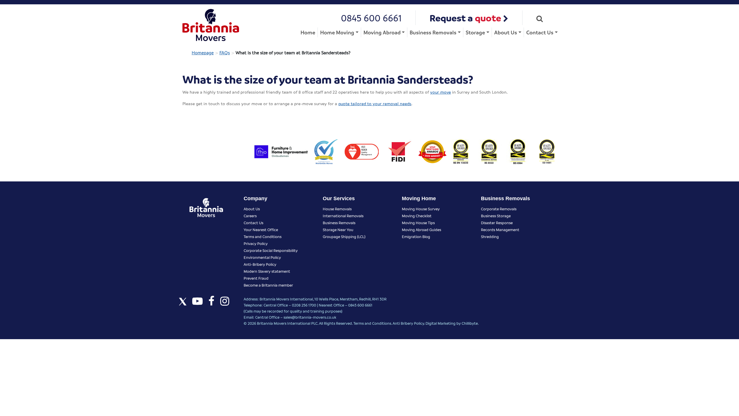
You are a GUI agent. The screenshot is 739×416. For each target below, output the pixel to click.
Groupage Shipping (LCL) (344, 236)
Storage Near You (338, 229)
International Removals (343, 215)
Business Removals (433, 32)
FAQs (224, 52)
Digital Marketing (441, 323)
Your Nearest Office (261, 229)
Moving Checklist (417, 215)
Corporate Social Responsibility (271, 250)
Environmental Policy (262, 257)
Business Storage (496, 215)
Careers (250, 215)
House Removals (337, 208)
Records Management (500, 229)
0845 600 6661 (371, 18)
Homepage (203, 52)
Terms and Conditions (262, 236)
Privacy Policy (256, 243)
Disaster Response (497, 222)
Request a (465, 18)
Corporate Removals (498, 208)
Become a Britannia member (268, 285)
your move (440, 91)
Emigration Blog (416, 236)
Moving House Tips (418, 222)
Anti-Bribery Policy (260, 264)
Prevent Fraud (256, 278)
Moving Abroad (382, 32)
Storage (475, 32)
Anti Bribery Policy (408, 323)
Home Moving (337, 32)
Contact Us (539, 32)
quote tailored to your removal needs (374, 103)
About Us (505, 32)
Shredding (490, 236)
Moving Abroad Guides (421, 229)
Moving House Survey (421, 208)
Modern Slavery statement (267, 271)
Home (308, 32)
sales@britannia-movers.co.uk (309, 317)
